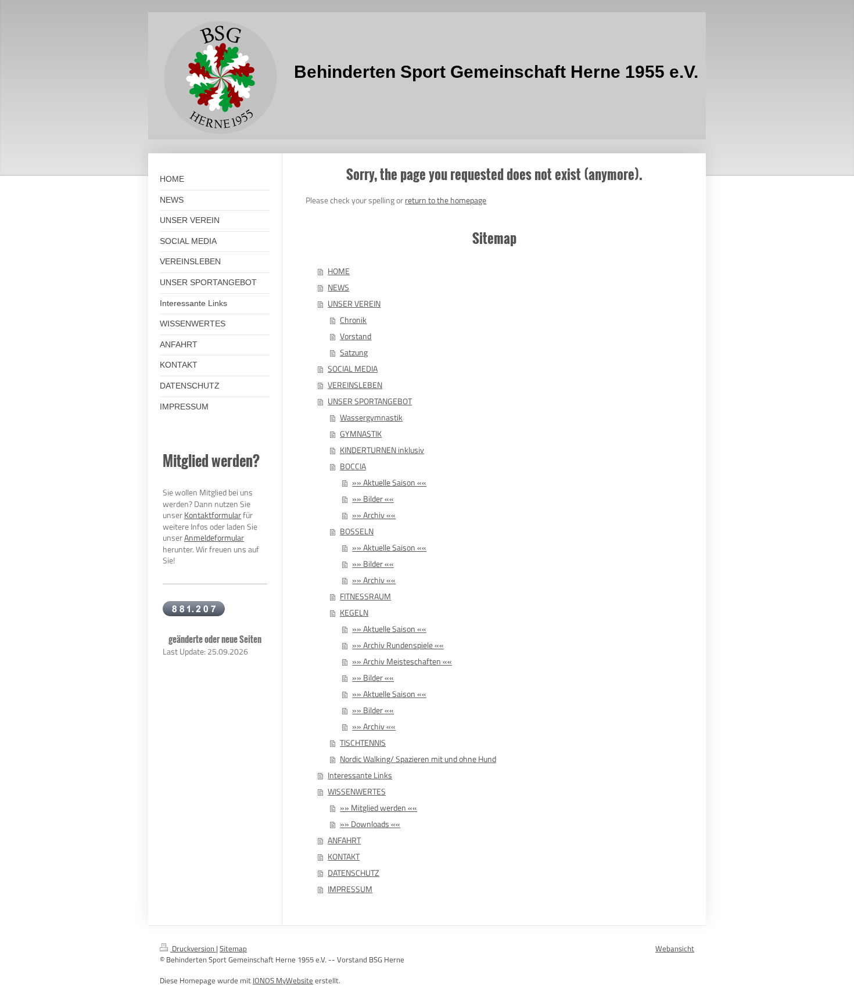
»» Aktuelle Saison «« (389, 482)
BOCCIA (353, 466)
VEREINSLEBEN (355, 385)
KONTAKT (344, 856)
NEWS (338, 287)
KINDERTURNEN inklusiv (382, 450)
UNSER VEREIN (354, 303)
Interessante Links (360, 775)
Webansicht (674, 948)
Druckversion (193, 948)
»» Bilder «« (373, 498)
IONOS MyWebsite (283, 980)
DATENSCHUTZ (353, 873)
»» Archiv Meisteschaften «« (402, 661)
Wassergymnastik (371, 417)
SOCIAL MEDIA (353, 368)
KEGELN (354, 612)
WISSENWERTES (357, 791)
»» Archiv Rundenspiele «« (398, 645)
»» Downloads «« (370, 824)
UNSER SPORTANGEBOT (370, 401)
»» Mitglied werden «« (378, 807)
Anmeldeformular (214, 537)
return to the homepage (445, 200)
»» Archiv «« (374, 515)
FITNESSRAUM (365, 596)
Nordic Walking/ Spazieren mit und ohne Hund (418, 759)
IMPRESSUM (350, 889)
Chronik (353, 320)
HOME (339, 271)
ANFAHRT (344, 840)
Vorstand (355, 336)
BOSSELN (357, 531)
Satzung (354, 352)
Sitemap (233, 948)
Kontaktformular (212, 515)
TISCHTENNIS (363, 742)
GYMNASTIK (361, 433)
